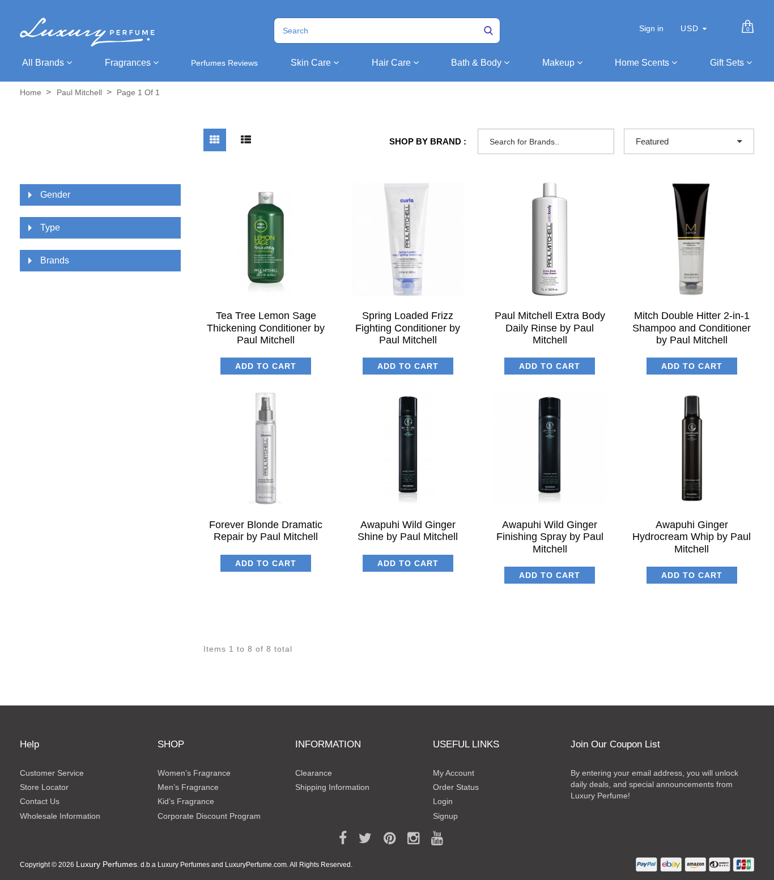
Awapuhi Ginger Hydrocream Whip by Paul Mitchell (691, 537)
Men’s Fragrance (188, 787)
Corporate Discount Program (209, 816)
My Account (453, 772)
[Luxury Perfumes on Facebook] (338, 838)
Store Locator (44, 787)
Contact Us (39, 801)
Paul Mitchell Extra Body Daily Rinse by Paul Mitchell (550, 328)
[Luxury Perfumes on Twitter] (361, 838)
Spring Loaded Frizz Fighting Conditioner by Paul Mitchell (407, 328)
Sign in (651, 28)
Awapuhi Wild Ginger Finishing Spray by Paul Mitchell (549, 537)
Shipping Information (332, 787)
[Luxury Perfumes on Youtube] (433, 838)
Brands (54, 260)
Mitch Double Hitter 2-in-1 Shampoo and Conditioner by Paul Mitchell (691, 328)
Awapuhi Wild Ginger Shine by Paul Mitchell (408, 530)
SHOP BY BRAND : (427, 141)
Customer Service (52, 772)
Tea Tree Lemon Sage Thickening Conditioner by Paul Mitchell (266, 328)
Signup (445, 816)
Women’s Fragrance (194, 772)
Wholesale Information (60, 816)
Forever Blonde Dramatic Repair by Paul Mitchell (265, 530)
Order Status (456, 787)
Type (50, 227)
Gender (55, 194)
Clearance (313, 772)
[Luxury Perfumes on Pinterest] (385, 838)
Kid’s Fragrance (186, 801)
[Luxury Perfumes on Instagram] (409, 838)
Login (443, 801)
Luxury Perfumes (106, 864)
